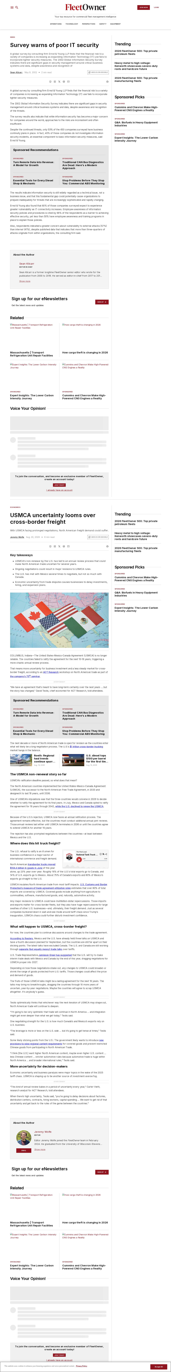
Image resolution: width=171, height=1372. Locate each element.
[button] (12, 7)
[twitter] (59, 81)
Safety (102, 24)
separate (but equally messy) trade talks (40, 944)
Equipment (115, 24)
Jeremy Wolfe (17, 537)
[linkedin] (55, 81)
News (12, 37)
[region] (85, 1367)
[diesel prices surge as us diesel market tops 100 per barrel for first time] (73, 755)
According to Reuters (21, 933)
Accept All (159, 1367)
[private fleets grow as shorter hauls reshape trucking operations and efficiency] (21, 755)
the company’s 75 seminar (25, 676)
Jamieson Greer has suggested (55, 950)
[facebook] (50, 81)
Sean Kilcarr (16, 72)
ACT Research (51, 672)
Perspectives (88, 24)
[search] (17, 7)
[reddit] (64, 81)
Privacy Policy (81, 1366)
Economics (15, 507)
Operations (56, 24)
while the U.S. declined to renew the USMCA (79, 801)
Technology (72, 24)
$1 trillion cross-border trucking (86, 741)
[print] (107, 81)
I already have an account (59, 490)
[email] (68, 81)
